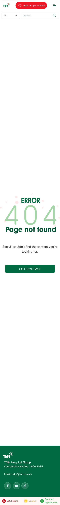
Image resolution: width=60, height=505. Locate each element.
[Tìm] (54, 15)
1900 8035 (23, 466)
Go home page (30, 269)
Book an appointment (34, 5)
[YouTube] (16, 485)
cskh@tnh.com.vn (18, 474)
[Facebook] (7, 485)
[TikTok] (24, 485)
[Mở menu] (54, 5)
